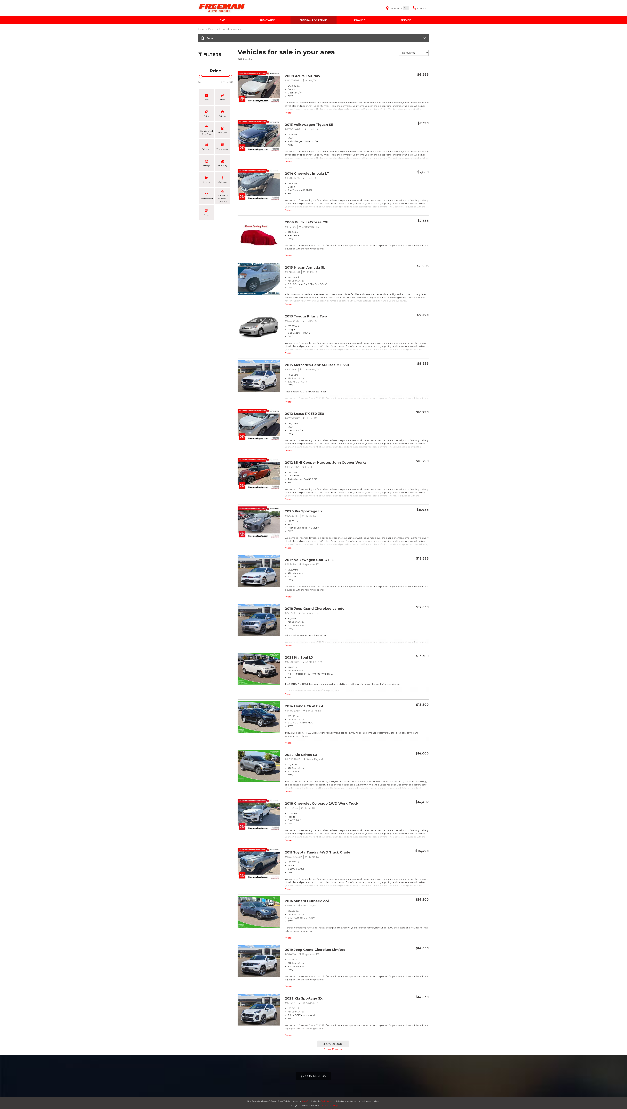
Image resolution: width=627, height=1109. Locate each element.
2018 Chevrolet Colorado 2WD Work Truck (321, 803)
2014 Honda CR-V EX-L (304, 706)
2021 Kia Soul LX (299, 657)
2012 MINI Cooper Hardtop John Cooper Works (326, 462)
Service (406, 20)
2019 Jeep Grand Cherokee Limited (315, 950)
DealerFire (305, 1101)
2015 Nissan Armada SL (305, 267)
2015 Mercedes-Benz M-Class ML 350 (317, 365)
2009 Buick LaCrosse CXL (307, 222)
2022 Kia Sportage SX (303, 998)
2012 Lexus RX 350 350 (304, 414)
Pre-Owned (267, 20)
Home (221, 20)
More (288, 112)
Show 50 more (333, 1049)
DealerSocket (326, 1101)
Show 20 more (333, 1043)
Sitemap (334, 1105)
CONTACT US (315, 1076)
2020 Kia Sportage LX (304, 511)
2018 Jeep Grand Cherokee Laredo (315, 609)
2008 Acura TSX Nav (302, 76)
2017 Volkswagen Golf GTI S (309, 560)
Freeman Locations (313, 20)
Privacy (325, 1105)
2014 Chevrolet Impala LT (307, 173)
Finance (359, 20)
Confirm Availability (408, 82)
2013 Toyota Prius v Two (306, 316)
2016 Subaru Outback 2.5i (307, 901)
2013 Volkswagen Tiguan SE (309, 125)
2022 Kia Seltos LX (301, 755)
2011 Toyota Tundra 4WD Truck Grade (317, 852)
